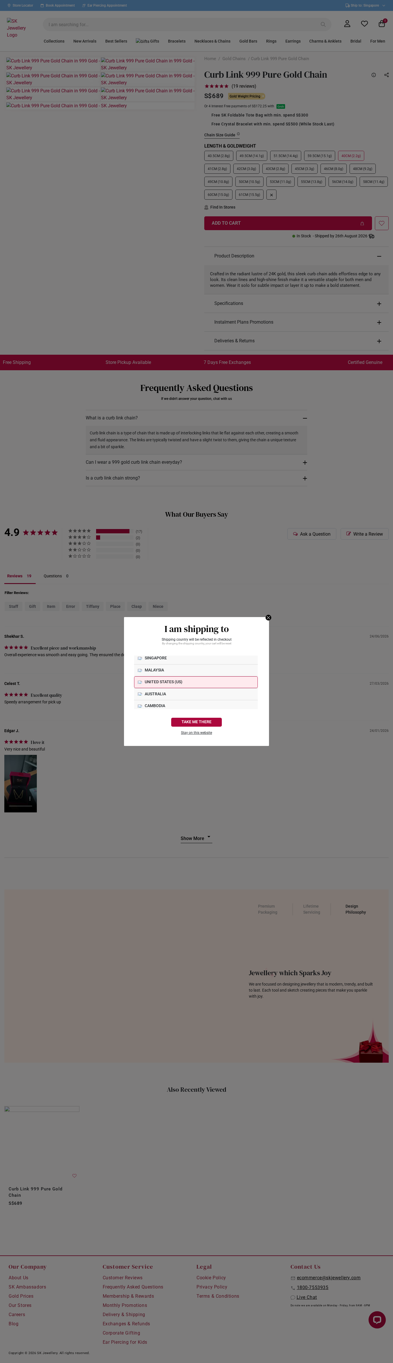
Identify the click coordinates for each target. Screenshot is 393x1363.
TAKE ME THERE (196, 721)
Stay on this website (196, 733)
